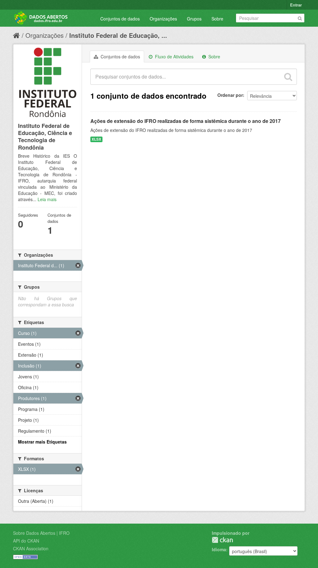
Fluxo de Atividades (173, 56)
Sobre (217, 19)
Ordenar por (230, 95)
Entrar (296, 5)
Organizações (163, 19)
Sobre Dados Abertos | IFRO (41, 533)
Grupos (194, 19)
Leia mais (47, 199)
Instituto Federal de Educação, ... (118, 35)
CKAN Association (30, 548)
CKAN (222, 540)
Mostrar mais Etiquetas (42, 442)
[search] (288, 76)
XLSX (96, 139)
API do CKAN (26, 541)
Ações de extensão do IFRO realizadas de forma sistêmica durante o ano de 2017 (185, 120)
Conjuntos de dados (120, 19)
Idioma (219, 549)
